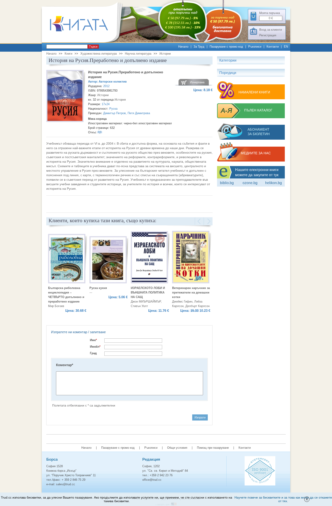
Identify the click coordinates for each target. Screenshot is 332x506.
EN (286, 46)
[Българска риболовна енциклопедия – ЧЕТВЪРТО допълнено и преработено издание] (66, 259)
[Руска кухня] (108, 260)
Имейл (95, 346)
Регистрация (267, 35)
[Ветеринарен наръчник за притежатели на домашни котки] (190, 258)
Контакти (273, 46)
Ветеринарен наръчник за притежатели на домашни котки (191, 292)
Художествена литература (98, 53)
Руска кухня (98, 288)
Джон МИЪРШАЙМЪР (146, 301)
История (120, 99)
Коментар (64, 365)
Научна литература (138, 53)
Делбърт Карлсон (197, 306)
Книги (68, 53)
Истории (165, 53)
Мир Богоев (56, 306)
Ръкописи (254, 46)
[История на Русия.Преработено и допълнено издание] (65, 96)
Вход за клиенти (270, 29)
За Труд (199, 46)
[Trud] (83, 41)
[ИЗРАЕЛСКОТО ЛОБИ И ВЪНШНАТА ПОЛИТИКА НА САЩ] (149, 258)
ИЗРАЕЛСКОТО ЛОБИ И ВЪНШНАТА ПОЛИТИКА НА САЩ (148, 292)
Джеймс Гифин (182, 301)
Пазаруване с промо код (226, 46)
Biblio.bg (227, 183)
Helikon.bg (273, 183)
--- (90, 292)
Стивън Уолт (139, 306)
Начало (183, 46)
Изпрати (200, 417)
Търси (93, 46)
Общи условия (177, 447)
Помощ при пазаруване (213, 447)
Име (93, 340)
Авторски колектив (113, 81)
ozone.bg (250, 183)
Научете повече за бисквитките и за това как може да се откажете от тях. (283, 499)
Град (93, 353)
